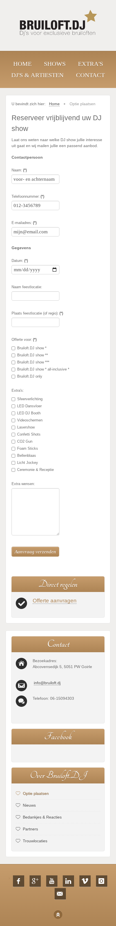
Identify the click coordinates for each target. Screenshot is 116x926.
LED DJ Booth (29, 413)
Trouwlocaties (35, 841)
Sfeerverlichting (30, 399)
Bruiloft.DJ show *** (33, 362)
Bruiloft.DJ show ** (32, 355)
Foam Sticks (27, 448)
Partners (30, 829)
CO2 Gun (24, 441)
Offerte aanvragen (55, 601)
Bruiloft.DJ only (29, 376)
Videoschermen (30, 420)
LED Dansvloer (29, 406)
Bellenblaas (26, 455)
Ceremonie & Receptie (35, 470)
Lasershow (26, 427)
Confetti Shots (29, 434)
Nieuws (29, 805)
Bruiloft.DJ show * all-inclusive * (43, 369)
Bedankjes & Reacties (42, 817)
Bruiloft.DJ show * (31, 348)
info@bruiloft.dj (47, 682)
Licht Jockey (27, 462)
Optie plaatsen (36, 793)
